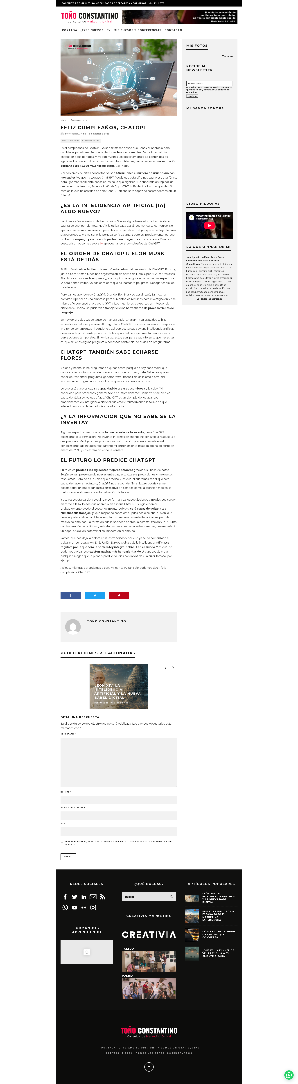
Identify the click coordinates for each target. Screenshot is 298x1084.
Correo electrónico (74, 808)
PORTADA (108, 1048)
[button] (289, 1075)
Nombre (66, 792)
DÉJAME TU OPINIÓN (138, 1048)
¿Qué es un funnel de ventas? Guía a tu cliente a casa (218, 953)
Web (63, 823)
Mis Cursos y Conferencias (137, 30)
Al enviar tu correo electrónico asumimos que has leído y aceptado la (209, 89)
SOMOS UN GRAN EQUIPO (180, 1048)
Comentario (68, 734)
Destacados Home (70, 140)
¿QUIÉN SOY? (156, 3)
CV (108, 30)
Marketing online (90, 140)
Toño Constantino (75, 134)
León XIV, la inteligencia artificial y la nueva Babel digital (219, 897)
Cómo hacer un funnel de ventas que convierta (219, 934)
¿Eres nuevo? (91, 30)
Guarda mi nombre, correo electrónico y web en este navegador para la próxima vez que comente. (118, 843)
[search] (171, 896)
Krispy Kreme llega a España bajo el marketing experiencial (218, 915)
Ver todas (227, 56)
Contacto (173, 30)
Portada (69, 30)
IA (101, 243)
